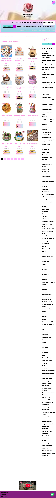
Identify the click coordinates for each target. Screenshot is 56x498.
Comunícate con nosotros (35, 30)
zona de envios (41, 26)
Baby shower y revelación (37, 22)
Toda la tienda (18, 22)
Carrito (28, 30)
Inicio (2, 36)
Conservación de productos (31, 26)
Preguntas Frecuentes (21, 26)
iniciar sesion (22, 30)
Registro (47, 26)
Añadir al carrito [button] (6, 70)
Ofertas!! (24, 22)
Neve (2, 492)
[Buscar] (14, 26)
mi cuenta (51, 26)
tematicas (6, 36)
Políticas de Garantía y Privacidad (48, 30)
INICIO (13, 22)
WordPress (4, 496)
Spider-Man (29, 22)
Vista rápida (6, 68)
